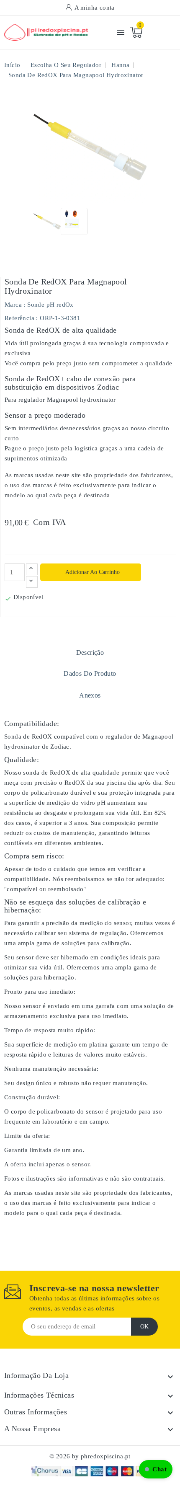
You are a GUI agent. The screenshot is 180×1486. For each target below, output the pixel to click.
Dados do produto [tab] (90, 673)
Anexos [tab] (89, 695)
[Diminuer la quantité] (32, 582)
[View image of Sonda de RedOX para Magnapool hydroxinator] (47, 221)
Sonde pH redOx (50, 304)
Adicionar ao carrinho (92, 572)
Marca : (15, 304)
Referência (19, 318)
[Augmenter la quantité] (32, 569)
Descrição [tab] (90, 652)
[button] (155, 1469)
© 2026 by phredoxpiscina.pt (90, 1456)
